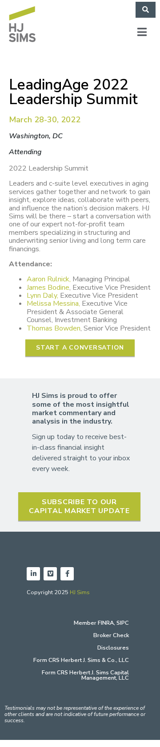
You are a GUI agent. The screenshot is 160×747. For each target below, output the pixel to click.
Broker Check (111, 635)
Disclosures (113, 648)
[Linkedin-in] (33, 573)
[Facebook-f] (67, 573)
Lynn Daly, (42, 295)
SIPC (122, 623)
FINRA (106, 623)
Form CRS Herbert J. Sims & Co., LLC (81, 660)
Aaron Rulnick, (49, 279)
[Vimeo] (50, 573)
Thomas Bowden (53, 328)
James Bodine (48, 287)
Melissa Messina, (53, 303)
